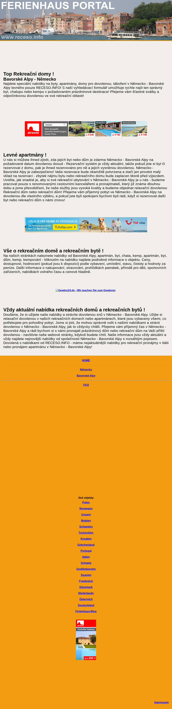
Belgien (86, 520)
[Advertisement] (86, 442)
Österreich (86, 599)
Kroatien (86, 538)
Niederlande (86, 593)
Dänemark (86, 587)
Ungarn (86, 514)
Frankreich (86, 581)
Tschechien (86, 532)
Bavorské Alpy (86, 375)
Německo (86, 369)
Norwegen (86, 508)
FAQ (86, 384)
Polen (86, 502)
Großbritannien (86, 569)
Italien (86, 556)
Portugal (86, 550)
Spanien (86, 575)
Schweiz (86, 563)
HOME (86, 360)
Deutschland (86, 605)
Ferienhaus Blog (86, 611)
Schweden (86, 526)
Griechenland (86, 544)
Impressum (161, 702)
